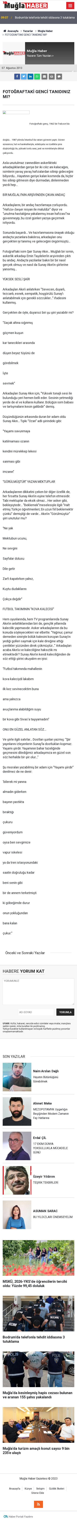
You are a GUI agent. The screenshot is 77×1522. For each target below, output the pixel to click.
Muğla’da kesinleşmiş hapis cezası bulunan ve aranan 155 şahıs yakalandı (43, 17)
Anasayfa (14, 1488)
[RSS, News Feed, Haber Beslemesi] (38, 1504)
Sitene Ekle (37, 1493)
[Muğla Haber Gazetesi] (25, 5)
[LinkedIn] (30, 76)
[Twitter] (24, 76)
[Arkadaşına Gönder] (44, 76)
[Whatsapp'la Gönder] (37, 76)
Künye (28, 1488)
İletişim (40, 1488)
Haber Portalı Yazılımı (21, 1516)
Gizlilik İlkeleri (56, 1488)
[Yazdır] (52, 76)
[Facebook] (17, 76)
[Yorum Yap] (59, 76)
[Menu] (70, 5)
